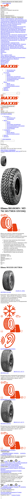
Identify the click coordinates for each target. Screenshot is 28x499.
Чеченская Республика (15, 48)
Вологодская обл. (7, 24)
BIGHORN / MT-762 (15, 151)
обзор (2, 150)
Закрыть (3, 7)
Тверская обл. (4, 45)
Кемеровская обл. (18, 28)
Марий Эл (23, 30)
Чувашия (24, 48)
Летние (8, 74)
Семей (2, 58)
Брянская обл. (4, 22)
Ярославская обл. (5, 49)
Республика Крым (22, 37)
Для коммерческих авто (13, 79)
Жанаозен (7, 56)
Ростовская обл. (15, 38)
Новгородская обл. (5, 33)
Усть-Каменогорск (9, 58)
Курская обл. (17, 30)
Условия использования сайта (11, 471)
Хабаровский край (14, 46)
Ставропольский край (6, 44)
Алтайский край (12, 20)
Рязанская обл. (23, 38)
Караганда (12, 56)
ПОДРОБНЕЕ (4, 349)
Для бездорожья (11, 80)
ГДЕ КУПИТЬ (11, 349)
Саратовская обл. (13, 40)
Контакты (6, 90)
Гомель (7, 61)
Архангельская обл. (22, 20)
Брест (8, 60)
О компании (7, 87)
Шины (5, 82)
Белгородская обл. (22, 21)
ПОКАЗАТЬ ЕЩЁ (5, 451)
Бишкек (3, 50)
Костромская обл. (13, 29)
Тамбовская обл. (16, 44)
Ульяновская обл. (5, 46)
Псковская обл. (14, 37)
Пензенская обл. (13, 36)
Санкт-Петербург (18, 18)
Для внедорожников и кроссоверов (15, 78)
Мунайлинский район (6, 57)
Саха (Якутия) (21, 40)
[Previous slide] (1, 167)
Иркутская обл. (13, 25)
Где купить (6, 72)
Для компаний (10, 71)
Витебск (3, 61)
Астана (10, 54)
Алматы (6, 54)
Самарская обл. (4, 40)
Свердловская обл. (5, 42)
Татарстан (23, 44)
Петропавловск (21, 57)
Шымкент (16, 58)
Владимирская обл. (13, 22)
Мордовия (3, 32)
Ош (1, 53)
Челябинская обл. (5, 48)
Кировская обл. (4, 29)
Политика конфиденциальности (9, 470)
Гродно (3, 62)
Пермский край (21, 36)
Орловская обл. (4, 36)
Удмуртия (20, 45)
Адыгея (2, 20)
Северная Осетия (14, 42)
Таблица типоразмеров (9, 150)
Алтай (6, 20)
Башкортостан (13, 21)
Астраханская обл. (5, 21)
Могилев (3, 64)
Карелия (12, 28)
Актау (2, 54)
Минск (6, 62)
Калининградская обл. (6, 26)
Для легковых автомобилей (14, 76)
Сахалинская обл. (5, 41)
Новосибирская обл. (6, 34)
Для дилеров (22, 468)
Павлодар (14, 57)
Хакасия (21, 46)
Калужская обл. (22, 26)
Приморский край (5, 37)
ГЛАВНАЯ (3, 151)
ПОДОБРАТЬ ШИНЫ (6, 114)
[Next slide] (2, 167)
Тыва (16, 45)
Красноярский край (8, 30)
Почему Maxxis (10, 84)
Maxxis (8, 83)
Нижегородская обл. (20, 32)
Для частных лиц (11, 70)
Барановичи (4, 60)
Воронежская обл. (16, 24)
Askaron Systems (16, 495)
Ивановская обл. (5, 25)
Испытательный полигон (13, 86)
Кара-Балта (3, 52)
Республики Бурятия (6, 38)
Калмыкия (15, 26)
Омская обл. (14, 34)
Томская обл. (11, 45)
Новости (6, 88)
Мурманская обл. (10, 32)
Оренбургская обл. (22, 34)
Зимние (8, 75)
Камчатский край (5, 28)
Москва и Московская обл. (7, 18)
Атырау (2, 56)
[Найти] (18, 93)
